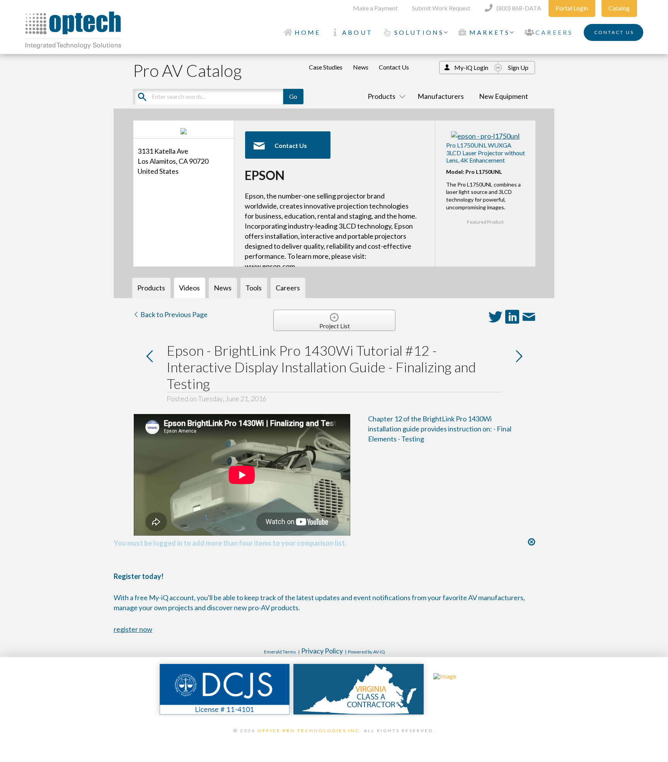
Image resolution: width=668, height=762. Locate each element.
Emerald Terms (280, 652)
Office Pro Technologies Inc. (309, 730)
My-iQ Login (471, 67)
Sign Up (518, 67)
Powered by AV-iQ (366, 652)
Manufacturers (441, 96)
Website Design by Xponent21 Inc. (334, 740)
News (360, 67)
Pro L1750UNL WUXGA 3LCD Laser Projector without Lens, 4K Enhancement (485, 152)
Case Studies (326, 67)
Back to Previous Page (173, 314)
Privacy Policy (322, 651)
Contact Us (394, 67)
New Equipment (503, 96)
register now (133, 629)
